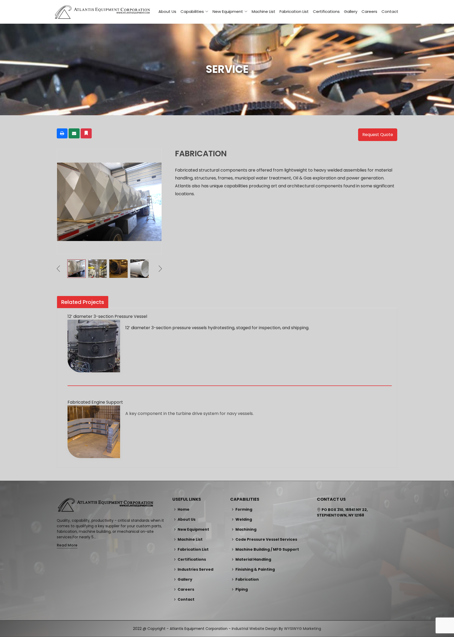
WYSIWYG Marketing (302, 628)
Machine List (263, 11)
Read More (67, 545)
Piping (241, 589)
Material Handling (253, 559)
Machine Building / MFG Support (267, 549)
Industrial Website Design (255, 628)
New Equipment (193, 529)
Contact (389, 11)
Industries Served (195, 569)
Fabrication (247, 579)
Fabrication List (294, 11)
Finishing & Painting (255, 569)
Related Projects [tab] (82, 302)
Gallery (350, 11)
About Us (167, 11)
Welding (243, 519)
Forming (243, 509)
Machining (245, 529)
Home (183, 509)
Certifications (326, 11)
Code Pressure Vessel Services (266, 539)
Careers (369, 11)
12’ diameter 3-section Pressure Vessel (107, 316)
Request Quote (377, 135)
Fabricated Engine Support (95, 402)
